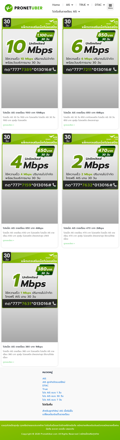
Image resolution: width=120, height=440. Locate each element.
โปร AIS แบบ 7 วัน (52, 400)
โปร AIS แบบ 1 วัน (51, 392)
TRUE (82, 5)
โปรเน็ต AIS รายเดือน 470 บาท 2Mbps (84, 228)
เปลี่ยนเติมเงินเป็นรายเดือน (55, 414)
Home (56, 5)
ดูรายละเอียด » (8, 125)
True (45, 389)
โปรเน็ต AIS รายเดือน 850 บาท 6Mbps (84, 112)
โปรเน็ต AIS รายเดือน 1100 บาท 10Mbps (24, 112)
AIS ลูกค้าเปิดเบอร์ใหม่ (53, 382)
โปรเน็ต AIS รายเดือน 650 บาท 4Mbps (23, 228)
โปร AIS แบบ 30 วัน (52, 396)
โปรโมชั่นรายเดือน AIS (64, 12)
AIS (68, 5)
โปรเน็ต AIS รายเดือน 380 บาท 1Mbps (23, 346)
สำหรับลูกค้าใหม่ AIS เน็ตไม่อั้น (57, 411)
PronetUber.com (49, 433)
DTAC (98, 5)
